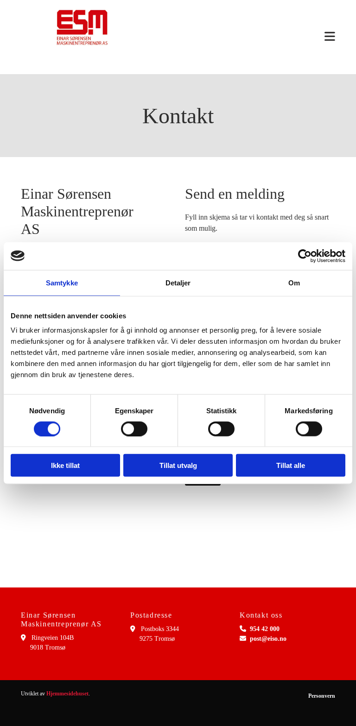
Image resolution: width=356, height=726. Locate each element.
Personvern (321, 696)
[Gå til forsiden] (82, 27)
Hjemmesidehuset (67, 693)
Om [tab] (294, 282)
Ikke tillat (65, 465)
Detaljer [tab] (178, 282)
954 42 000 (265, 628)
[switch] (134, 428)
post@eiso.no (268, 638)
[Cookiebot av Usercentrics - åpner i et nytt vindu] (304, 256)
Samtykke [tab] (62, 282)
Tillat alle (290, 465)
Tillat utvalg (178, 465)
